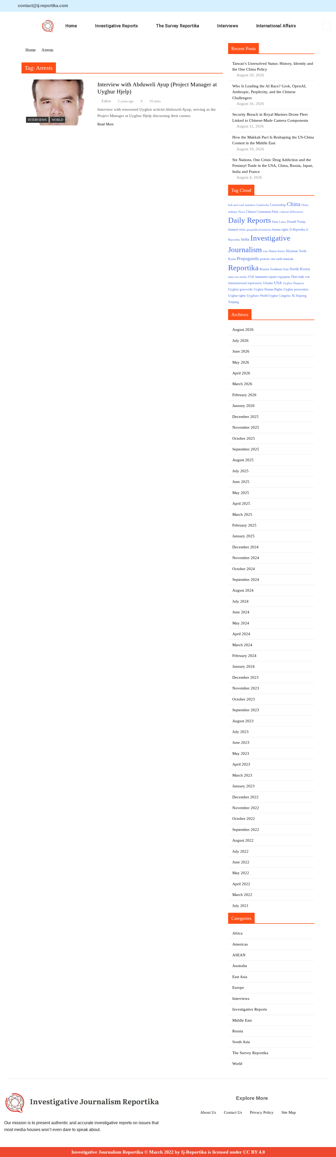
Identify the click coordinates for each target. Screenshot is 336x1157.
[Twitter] (287, 6)
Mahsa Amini (277, 251)
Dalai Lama (279, 221)
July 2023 (240, 732)
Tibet (294, 277)
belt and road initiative (241, 205)
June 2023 (240, 742)
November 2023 (245, 688)
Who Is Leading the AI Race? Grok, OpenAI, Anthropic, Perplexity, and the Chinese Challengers (269, 92)
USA (278, 283)
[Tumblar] (315, 6)
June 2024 (240, 612)
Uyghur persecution (296, 289)
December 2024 (245, 547)
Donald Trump (296, 222)
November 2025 (245, 427)
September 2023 (245, 710)
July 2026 (240, 340)
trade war (304, 277)
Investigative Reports (116, 25)
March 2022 (242, 895)
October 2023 (243, 699)
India (245, 239)
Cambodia (262, 205)
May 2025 (240, 493)
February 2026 (244, 395)
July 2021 (240, 906)
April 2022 (241, 884)
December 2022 (245, 797)
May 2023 (240, 753)
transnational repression (245, 283)
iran (265, 251)
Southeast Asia (279, 269)
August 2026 (243, 329)
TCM (251, 276)
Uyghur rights (237, 296)
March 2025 (242, 514)
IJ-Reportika (297, 229)
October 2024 (243, 569)
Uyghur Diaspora (293, 283)
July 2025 (240, 471)
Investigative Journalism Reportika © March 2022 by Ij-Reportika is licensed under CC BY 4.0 (168, 1152)
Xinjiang (233, 302)
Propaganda (248, 258)
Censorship (278, 205)
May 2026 (240, 362)
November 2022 (245, 808)
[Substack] (325, 6)
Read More (105, 124)
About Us (208, 1112)
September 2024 (245, 579)
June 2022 (240, 862)
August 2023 (243, 721)
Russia (264, 269)
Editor (106, 101)
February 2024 (244, 656)
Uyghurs (253, 296)
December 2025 (245, 417)
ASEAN (238, 955)
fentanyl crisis (236, 229)
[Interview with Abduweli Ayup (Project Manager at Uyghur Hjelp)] (58, 102)
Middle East (242, 1020)
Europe (238, 987)
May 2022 (240, 873)
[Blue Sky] (306, 6)
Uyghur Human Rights (268, 289)
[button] (327, 26)
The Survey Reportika (177, 25)
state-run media (237, 276)
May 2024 (240, 623)
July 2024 (240, 601)
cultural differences (291, 211)
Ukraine (268, 283)
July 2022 (240, 851)
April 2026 (241, 373)
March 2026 (242, 384)
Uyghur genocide (240, 289)
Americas (240, 944)
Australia (239, 966)
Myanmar (292, 251)
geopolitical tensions (258, 229)
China (293, 204)
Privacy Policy (262, 1112)
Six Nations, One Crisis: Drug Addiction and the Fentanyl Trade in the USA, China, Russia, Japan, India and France (272, 166)
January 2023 (243, 786)
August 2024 (243, 590)
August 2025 (243, 460)
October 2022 (243, 818)
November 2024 (245, 558)
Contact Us (233, 1112)
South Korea (300, 269)
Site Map (288, 1112)
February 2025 (244, 525)
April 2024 (241, 634)
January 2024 (243, 666)
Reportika (243, 267)
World (57, 120)
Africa (237, 933)
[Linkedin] (296, 6)
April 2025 (241, 503)
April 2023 (241, 764)
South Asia (241, 1042)
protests (265, 259)
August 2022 (243, 840)
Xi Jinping (299, 296)
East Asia (239, 977)
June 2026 (240, 351)
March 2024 (242, 645)
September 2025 (245, 449)
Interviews (227, 25)
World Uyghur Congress (275, 296)
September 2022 (245, 829)
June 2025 (240, 482)
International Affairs (276, 25)
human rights (280, 229)
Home (71, 25)
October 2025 (243, 438)
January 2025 (243, 536)
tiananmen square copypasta (272, 277)
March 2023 (242, 775)
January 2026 (243, 406)
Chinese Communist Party (262, 212)
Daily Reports (249, 220)
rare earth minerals (282, 259)
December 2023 (245, 677)
